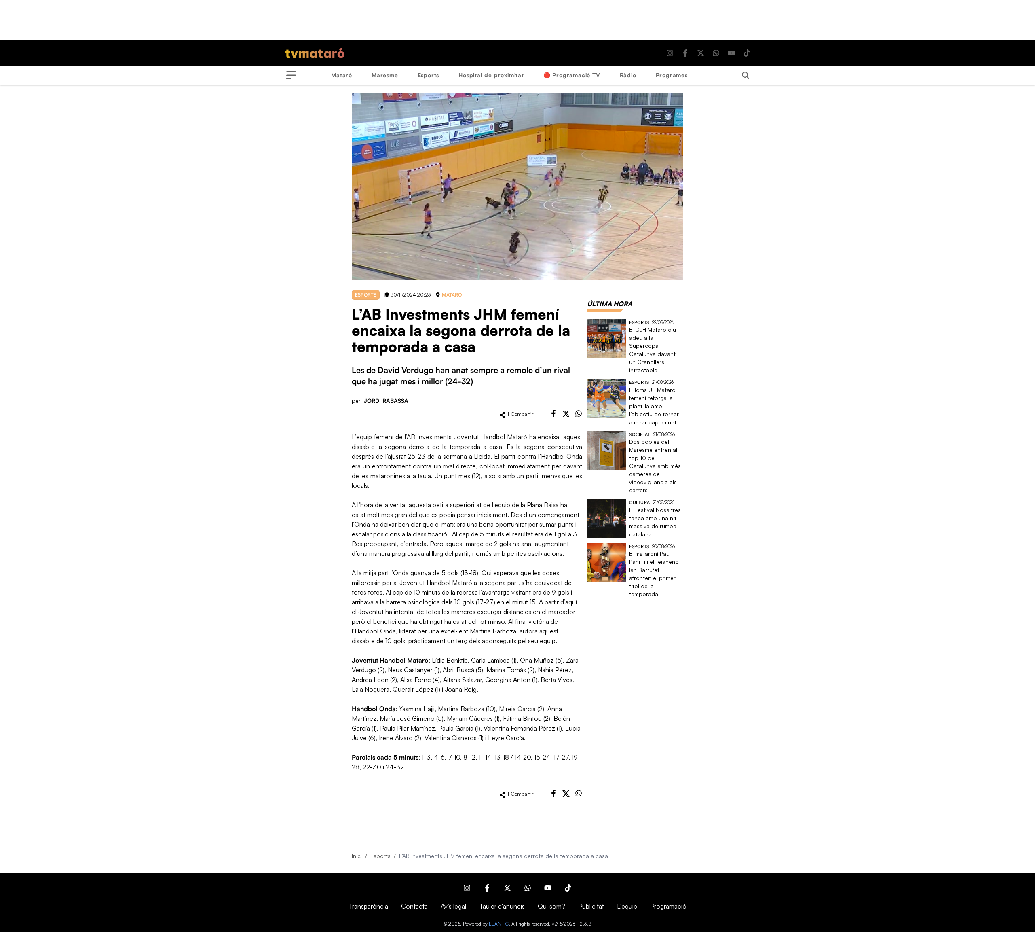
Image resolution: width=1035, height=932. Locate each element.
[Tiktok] (746, 53)
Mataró (341, 75)
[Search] (745, 75)
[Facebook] (685, 53)
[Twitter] (700, 53)
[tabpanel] (635, 459)
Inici (357, 855)
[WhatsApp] (716, 53)
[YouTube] (731, 53)
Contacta (414, 906)
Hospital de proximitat (491, 75)
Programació (668, 906)
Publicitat (591, 906)
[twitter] (566, 414)
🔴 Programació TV (571, 75)
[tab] (609, 304)
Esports (428, 75)
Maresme (385, 75)
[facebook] (553, 413)
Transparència (368, 906)
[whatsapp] (578, 413)
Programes (672, 75)
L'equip (627, 906)
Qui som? (551, 906)
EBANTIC (499, 924)
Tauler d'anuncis (502, 906)
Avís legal (453, 906)
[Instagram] (670, 53)
